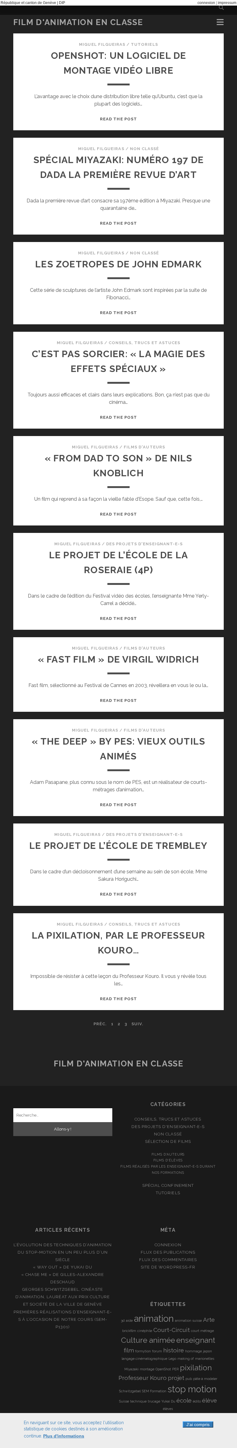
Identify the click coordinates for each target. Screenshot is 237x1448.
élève (209, 1400)
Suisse (124, 1401)
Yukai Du (168, 1401)
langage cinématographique (144, 1358)
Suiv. (137, 1024)
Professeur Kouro (142, 1377)
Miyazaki (131, 1369)
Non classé (144, 148)
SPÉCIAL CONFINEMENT (168, 1185)
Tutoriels (144, 44)
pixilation (196, 1367)
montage (147, 1369)
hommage (193, 1351)
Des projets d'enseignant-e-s (144, 544)
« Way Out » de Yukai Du (62, 1267)
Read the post (118, 119)
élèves (168, 1409)
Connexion (168, 1245)
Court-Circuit (171, 1329)
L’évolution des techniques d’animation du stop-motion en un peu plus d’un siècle (63, 1252)
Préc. (100, 1024)
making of (185, 1358)
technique (138, 1401)
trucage (154, 1401)
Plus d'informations (63, 1435)
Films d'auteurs (144, 447)
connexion (206, 3)
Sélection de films (168, 1141)
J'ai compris (198, 1424)
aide (129, 1320)
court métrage (202, 1331)
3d (123, 1320)
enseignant (195, 1340)
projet (176, 1377)
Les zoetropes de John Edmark (118, 264)
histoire (173, 1350)
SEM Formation (154, 1391)
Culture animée (148, 1340)
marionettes (204, 1358)
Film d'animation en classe (78, 22)
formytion (143, 1351)
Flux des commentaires (168, 1259)
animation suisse (188, 1320)
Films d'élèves (168, 1160)
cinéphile (144, 1331)
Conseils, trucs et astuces (144, 342)
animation (154, 1318)
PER (175, 1369)
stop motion (192, 1389)
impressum (227, 3)
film (129, 1350)
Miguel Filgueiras (102, 44)
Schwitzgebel (130, 1391)
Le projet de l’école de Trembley (118, 845)
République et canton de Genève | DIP (33, 3)
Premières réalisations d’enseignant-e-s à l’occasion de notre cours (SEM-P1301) (63, 1319)
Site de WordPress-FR (168, 1267)
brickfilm (129, 1331)
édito (197, 1401)
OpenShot (163, 1369)
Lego (172, 1358)
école (184, 1400)
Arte (209, 1319)
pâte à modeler (205, 1379)
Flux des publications (168, 1252)
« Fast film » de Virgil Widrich (118, 659)
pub (188, 1379)
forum (157, 1351)
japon (207, 1351)
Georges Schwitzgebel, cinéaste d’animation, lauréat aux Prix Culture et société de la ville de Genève (62, 1297)
